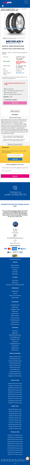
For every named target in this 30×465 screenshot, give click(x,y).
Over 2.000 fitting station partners (15, 238)
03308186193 (18, 194)
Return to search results (8, 9)
